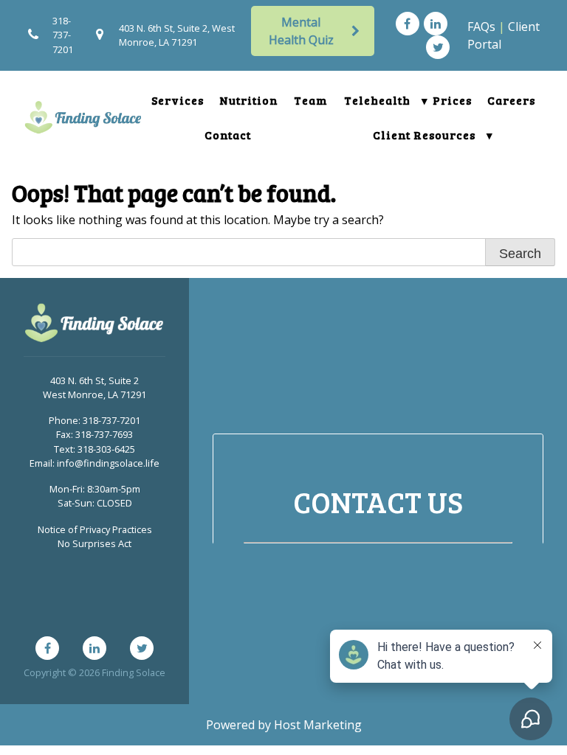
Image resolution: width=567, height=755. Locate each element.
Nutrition (248, 100)
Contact (228, 134)
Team (311, 100)
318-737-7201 (62, 34)
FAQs (481, 26)
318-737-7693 (104, 434)
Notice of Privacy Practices (95, 529)
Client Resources (424, 134)
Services (177, 100)
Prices (452, 100)
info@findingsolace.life (108, 463)
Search (520, 253)
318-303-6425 (106, 449)
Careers (511, 100)
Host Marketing (318, 725)
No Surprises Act (94, 543)
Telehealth (377, 100)
